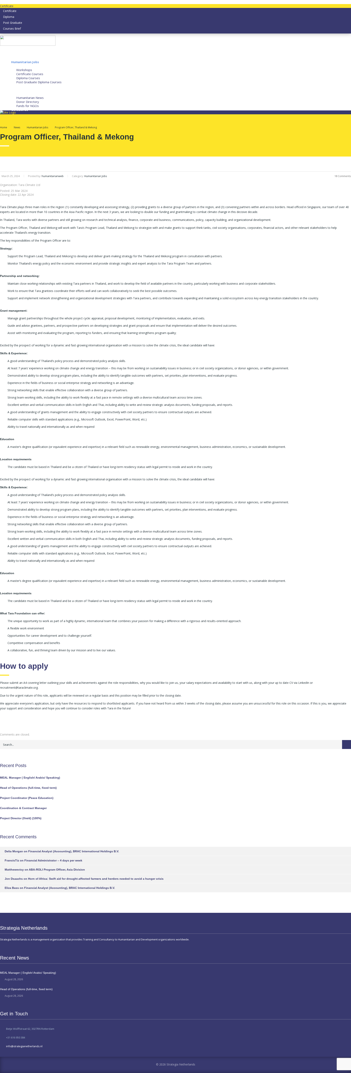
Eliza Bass (12, 887)
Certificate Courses (29, 74)
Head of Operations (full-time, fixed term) (28, 787)
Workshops (24, 70)
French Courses (22, 90)
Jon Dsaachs (14, 878)
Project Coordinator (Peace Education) (26, 798)
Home (3, 127)
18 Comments (342, 176)
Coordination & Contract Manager (23, 808)
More (15, 94)
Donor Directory (27, 102)
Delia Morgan (14, 851)
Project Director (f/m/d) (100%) (20, 818)
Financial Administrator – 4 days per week (53, 860)
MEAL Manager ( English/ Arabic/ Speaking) (30, 777)
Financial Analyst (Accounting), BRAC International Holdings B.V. (73, 851)
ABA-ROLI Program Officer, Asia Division (57, 869)
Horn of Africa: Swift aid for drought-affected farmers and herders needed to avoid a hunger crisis (96, 878)
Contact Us (19, 110)
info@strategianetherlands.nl (24, 1046)
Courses (17, 66)
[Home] (8, 112)
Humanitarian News (30, 98)
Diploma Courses (28, 78)
